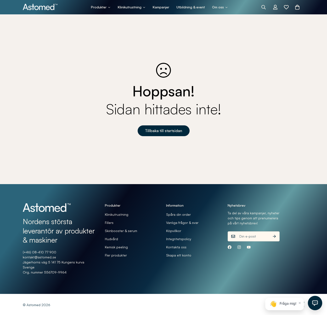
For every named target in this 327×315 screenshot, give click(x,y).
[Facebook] (229, 247)
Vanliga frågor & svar (182, 223)
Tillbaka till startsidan (163, 130)
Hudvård (111, 239)
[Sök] (263, 7)
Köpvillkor (173, 231)
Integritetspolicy (178, 239)
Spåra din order (178, 214)
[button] (297, 7)
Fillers (109, 223)
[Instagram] (239, 247)
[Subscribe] (274, 236)
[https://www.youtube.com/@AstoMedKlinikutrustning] (249, 247)
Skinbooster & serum (121, 231)
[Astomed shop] (40, 7)
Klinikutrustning (116, 214)
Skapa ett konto (178, 255)
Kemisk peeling (116, 247)
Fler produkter (116, 255)
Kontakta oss (176, 247)
